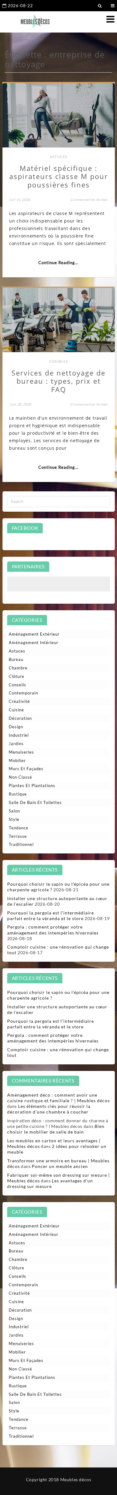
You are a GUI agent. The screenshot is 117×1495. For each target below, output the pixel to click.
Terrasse (18, 836)
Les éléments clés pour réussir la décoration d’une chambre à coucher (48, 1108)
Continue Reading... (58, 262)
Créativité (19, 701)
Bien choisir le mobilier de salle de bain (56, 1129)
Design (16, 726)
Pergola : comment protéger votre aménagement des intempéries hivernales (53, 929)
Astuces (58, 156)
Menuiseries (21, 752)
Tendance (18, 827)
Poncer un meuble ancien (60, 1166)
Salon (14, 810)
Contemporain (23, 692)
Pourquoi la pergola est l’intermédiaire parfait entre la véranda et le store (50, 915)
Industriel (19, 735)
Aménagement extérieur (34, 634)
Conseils (58, 361)
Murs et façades (26, 768)
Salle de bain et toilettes (35, 802)
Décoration (20, 718)
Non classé (20, 777)
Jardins (16, 743)
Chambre (18, 667)
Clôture (16, 676)
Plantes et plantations (32, 785)
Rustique (18, 793)
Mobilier (17, 760)
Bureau (16, 659)
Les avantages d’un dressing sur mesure (50, 1183)
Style (14, 819)
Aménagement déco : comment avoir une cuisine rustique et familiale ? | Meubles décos (58, 1097)
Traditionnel (21, 844)
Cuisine (16, 709)
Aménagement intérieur (33, 642)
